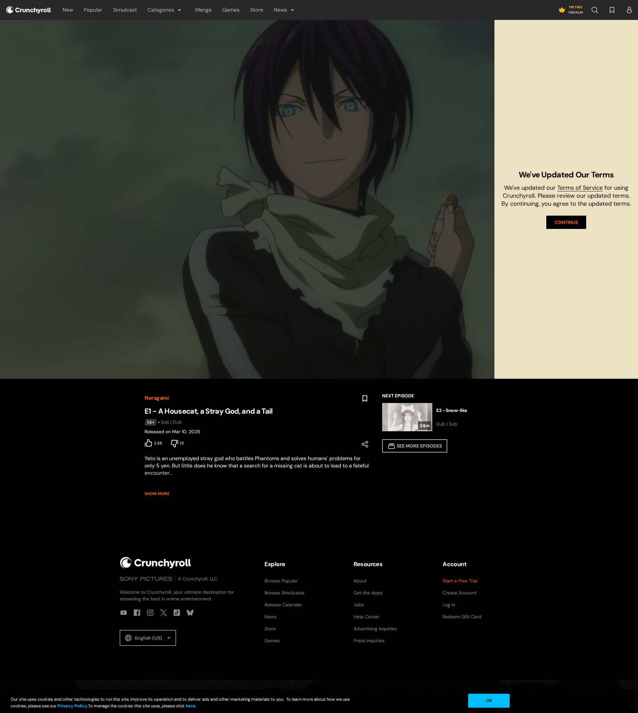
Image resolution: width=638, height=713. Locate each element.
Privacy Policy (72, 706)
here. (190, 706)
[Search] (594, 10)
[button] (164, 10)
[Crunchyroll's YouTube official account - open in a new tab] (124, 613)
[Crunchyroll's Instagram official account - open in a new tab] (150, 613)
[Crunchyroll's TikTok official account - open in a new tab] (177, 613)
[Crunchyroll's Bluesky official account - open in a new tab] (190, 613)
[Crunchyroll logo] (28, 10)
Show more (157, 493)
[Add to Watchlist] (365, 398)
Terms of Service (580, 188)
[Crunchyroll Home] (155, 563)
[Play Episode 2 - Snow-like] (437, 417)
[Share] (365, 444)
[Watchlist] (612, 10)
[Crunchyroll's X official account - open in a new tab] (163, 613)
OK (489, 700)
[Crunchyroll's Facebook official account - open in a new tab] (137, 613)
